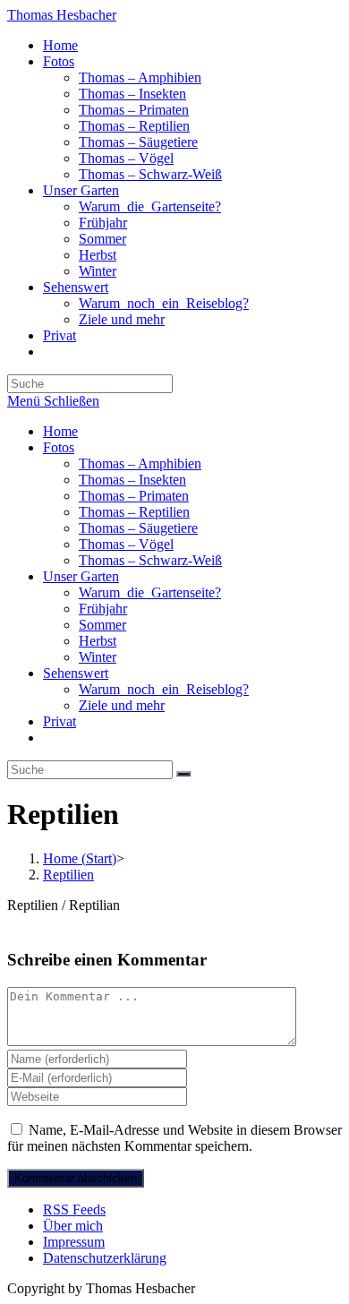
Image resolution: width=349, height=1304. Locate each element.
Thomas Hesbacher (61, 14)
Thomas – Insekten (132, 479)
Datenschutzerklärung (104, 1257)
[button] (320, 950)
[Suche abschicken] (183, 773)
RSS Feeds (74, 1209)
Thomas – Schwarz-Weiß (150, 560)
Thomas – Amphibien (140, 463)
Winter (97, 657)
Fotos (58, 447)
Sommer (102, 624)
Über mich (73, 1225)
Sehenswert (75, 673)
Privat (59, 721)
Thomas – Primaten (134, 495)
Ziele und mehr (122, 705)
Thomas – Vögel (126, 544)
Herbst (97, 640)
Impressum (74, 1241)
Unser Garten (81, 576)
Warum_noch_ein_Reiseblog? (164, 689)
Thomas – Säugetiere (138, 528)
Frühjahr (103, 608)
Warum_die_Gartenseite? (150, 592)
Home (60, 431)
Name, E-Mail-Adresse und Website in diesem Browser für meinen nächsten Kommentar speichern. (174, 1138)
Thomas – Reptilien (134, 511)
